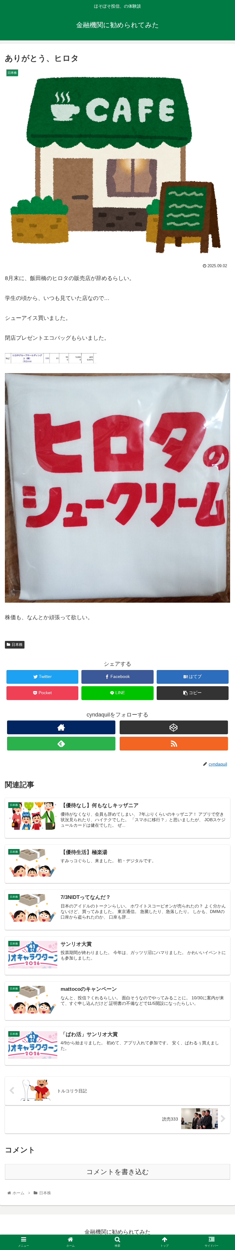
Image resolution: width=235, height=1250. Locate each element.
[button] (217, 784)
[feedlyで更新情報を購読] (61, 743)
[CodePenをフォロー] (174, 727)
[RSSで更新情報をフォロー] (174, 743)
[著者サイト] (61, 727)
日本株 (17, 644)
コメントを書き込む (117, 1172)
